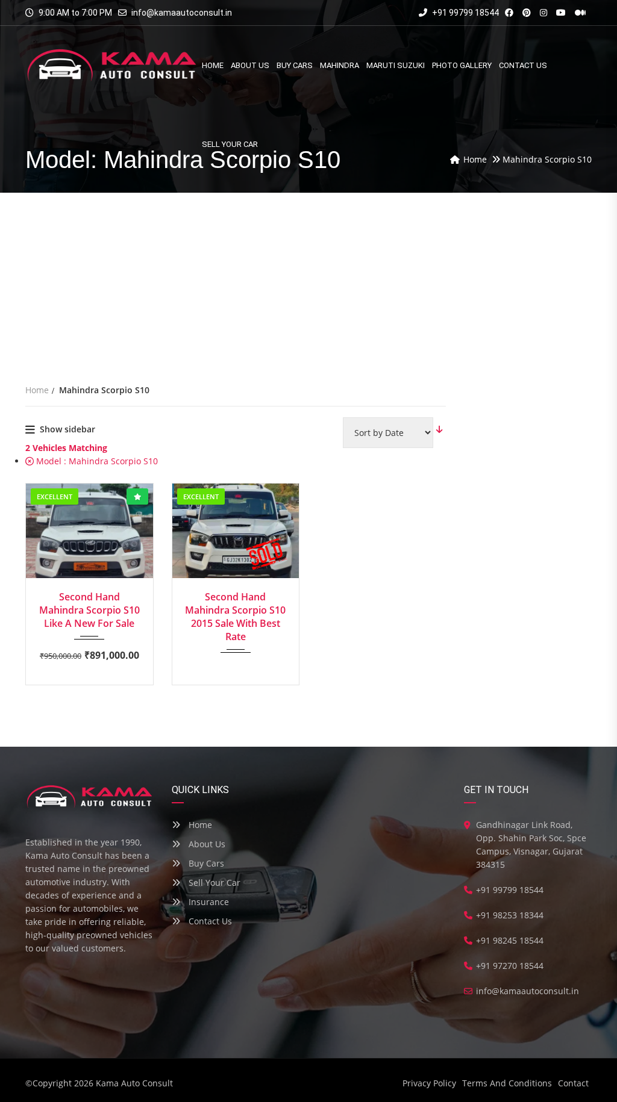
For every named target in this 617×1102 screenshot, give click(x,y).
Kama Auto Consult (134, 1083)
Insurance (207, 901)
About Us (205, 844)
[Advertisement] (308, 283)
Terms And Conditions (507, 1083)
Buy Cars (205, 863)
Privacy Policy (429, 1083)
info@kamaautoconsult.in (181, 12)
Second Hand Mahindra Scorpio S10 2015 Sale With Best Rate (235, 616)
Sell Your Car (213, 882)
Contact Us (209, 921)
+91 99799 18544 (464, 12)
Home (199, 824)
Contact (573, 1083)
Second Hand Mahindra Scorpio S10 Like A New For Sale (89, 610)
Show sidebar (67, 429)
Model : (96, 461)
